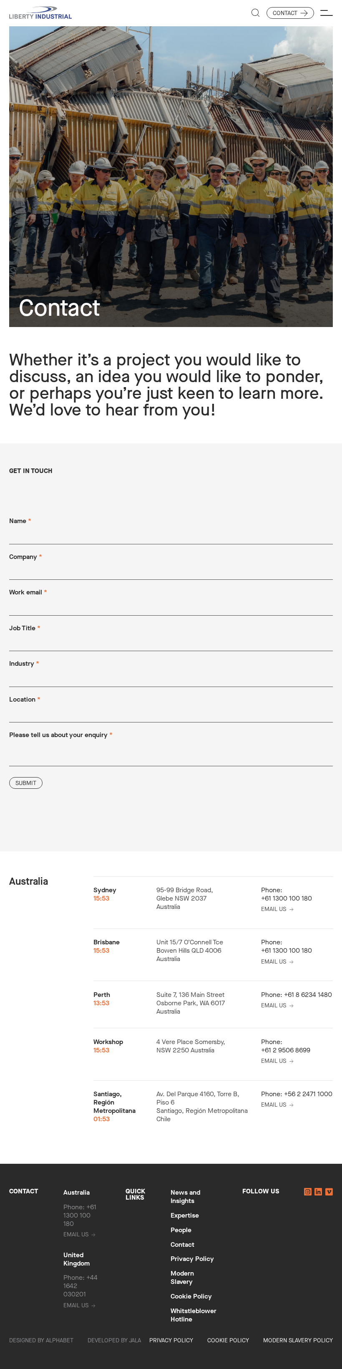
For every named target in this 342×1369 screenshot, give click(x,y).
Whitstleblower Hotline (193, 1315)
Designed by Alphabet (41, 1340)
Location (24, 700)
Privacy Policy (192, 1258)
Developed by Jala (114, 1340)
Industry (24, 664)
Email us (273, 909)
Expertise (185, 1215)
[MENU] (326, 13)
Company (25, 557)
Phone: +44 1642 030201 (80, 1286)
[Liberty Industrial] (40, 13)
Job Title (24, 628)
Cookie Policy (191, 1296)
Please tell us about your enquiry (61, 735)
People (181, 1230)
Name (20, 521)
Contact (285, 13)
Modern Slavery (182, 1277)
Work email (28, 592)
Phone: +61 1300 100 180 (79, 1215)
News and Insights (185, 1196)
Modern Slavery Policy (298, 1340)
